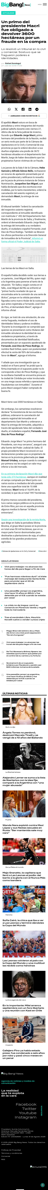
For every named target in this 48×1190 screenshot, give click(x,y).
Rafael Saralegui (13, 63)
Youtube (27, 1112)
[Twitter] (16, 109)
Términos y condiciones (11, 1153)
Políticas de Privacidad (11, 1150)
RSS (3, 1159)
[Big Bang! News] (16, 5)
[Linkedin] (30, 109)
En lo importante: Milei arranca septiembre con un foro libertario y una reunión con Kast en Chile (23, 1008)
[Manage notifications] (43, 1185)
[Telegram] (37, 109)
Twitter (29, 1108)
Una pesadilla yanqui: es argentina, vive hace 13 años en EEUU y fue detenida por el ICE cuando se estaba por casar (25, 594)
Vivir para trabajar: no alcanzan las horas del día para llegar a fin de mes (24, 568)
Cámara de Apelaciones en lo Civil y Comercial (18, 551)
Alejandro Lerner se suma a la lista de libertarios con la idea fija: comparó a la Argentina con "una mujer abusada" (24, 781)
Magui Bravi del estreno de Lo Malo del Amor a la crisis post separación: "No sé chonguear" (23, 633)
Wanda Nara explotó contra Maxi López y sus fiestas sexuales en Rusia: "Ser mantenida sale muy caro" (23, 829)
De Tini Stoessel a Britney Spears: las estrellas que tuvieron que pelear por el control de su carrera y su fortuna (24, 653)
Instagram (25, 1117)
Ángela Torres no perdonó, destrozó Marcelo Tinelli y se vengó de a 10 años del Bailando (23, 735)
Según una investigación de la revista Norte (23, 519)
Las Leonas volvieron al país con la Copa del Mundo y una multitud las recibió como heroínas (24, 963)
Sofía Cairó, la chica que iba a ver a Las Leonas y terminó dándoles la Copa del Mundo (23, 923)
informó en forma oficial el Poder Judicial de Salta (22, 240)
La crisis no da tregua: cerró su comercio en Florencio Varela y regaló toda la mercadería (25, 607)
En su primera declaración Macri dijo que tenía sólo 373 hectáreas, (21, 475)
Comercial (5, 1156)
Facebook (26, 1104)
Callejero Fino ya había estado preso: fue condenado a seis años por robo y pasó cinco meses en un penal (24, 1054)
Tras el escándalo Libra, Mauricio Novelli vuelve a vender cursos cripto (24, 618)
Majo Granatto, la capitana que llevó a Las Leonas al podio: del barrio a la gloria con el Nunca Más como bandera (24, 876)
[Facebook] (23, 109)
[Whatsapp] (9, 109)
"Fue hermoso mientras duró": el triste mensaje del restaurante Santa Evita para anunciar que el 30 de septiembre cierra (25, 580)
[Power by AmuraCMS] (38, 1167)
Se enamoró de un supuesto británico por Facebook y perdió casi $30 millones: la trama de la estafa (23, 665)
